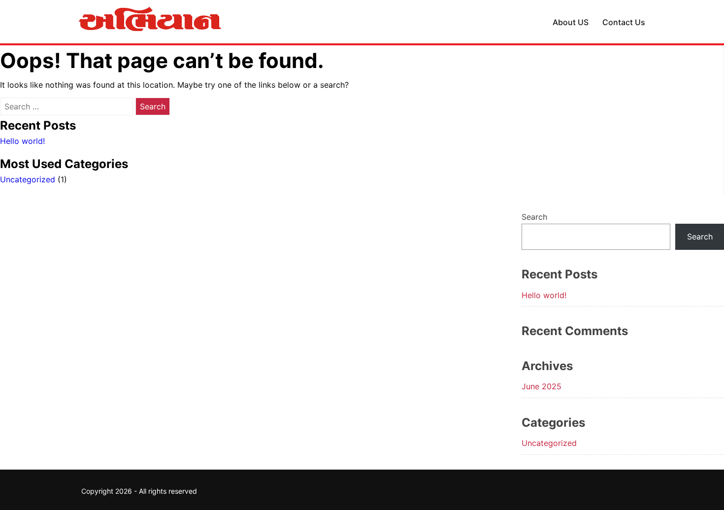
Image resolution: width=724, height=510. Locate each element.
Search (534, 217)
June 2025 (541, 386)
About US (571, 22)
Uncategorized (27, 179)
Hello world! (22, 141)
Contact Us (623, 22)
